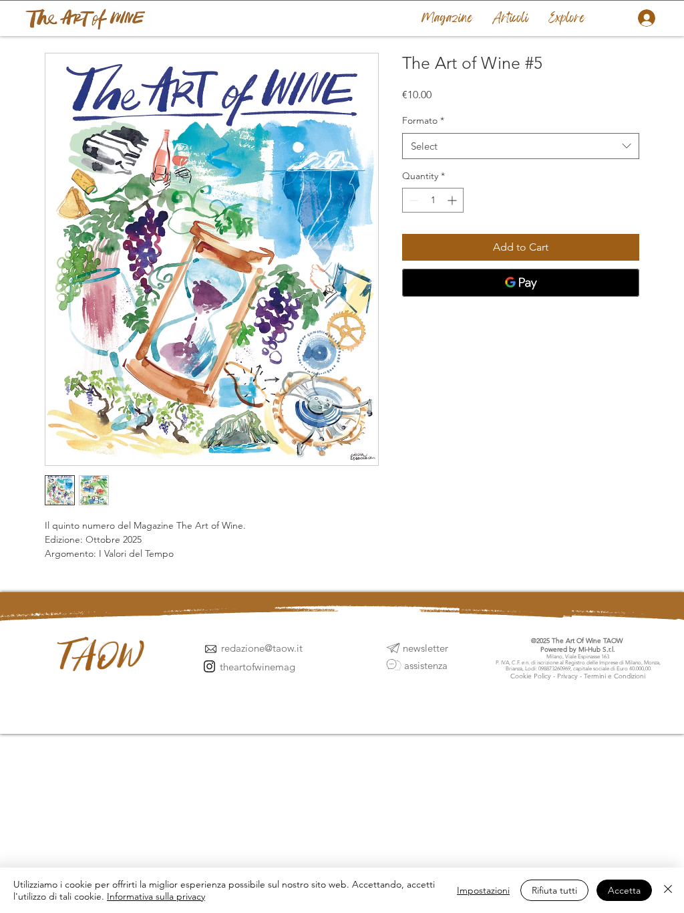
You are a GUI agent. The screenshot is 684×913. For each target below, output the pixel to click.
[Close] (668, 890)
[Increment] (453, 200)
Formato (423, 120)
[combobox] (520, 146)
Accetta (624, 890)
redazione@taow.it (262, 648)
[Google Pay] (520, 283)
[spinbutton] (433, 200)
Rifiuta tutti (554, 890)
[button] (566, 18)
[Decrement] (412, 200)
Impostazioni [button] (483, 890)
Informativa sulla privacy (156, 896)
